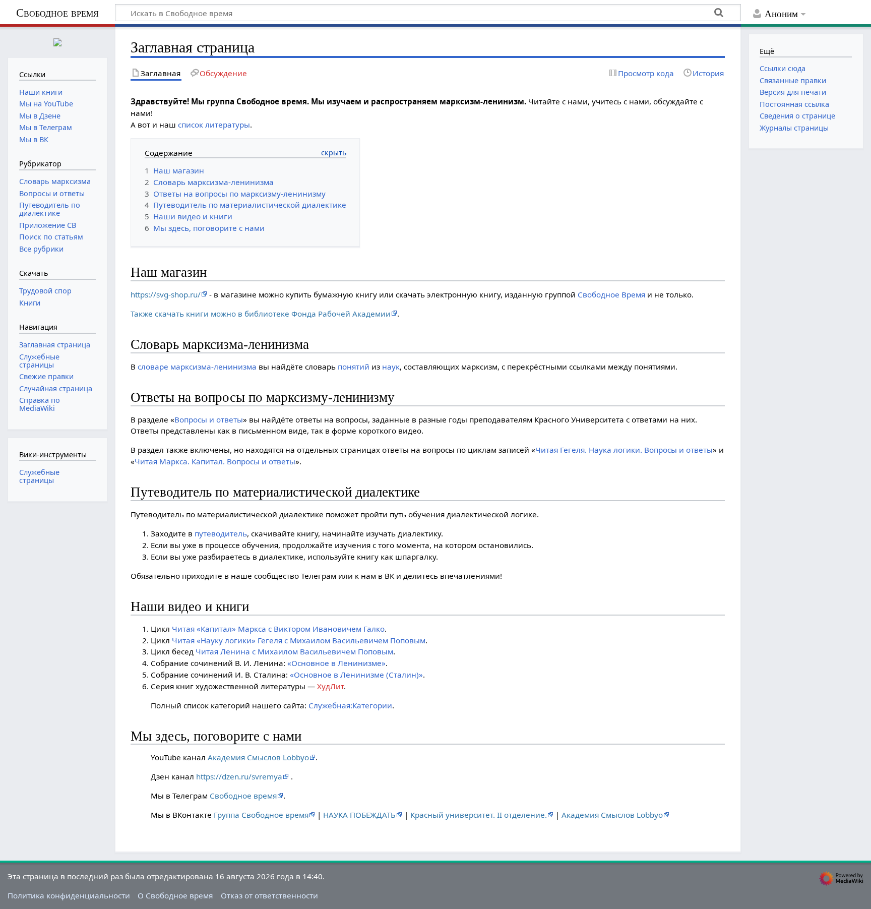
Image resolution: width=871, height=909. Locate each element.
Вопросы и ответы (208, 419)
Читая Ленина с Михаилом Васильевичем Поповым (294, 651)
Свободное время (57, 13)
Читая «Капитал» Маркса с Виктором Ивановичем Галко (278, 629)
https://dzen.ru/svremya (239, 776)
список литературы (214, 124)
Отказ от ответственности (269, 895)
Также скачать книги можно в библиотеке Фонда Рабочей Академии (261, 314)
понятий (353, 366)
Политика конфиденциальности (69, 895)
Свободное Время (611, 294)
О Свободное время (175, 895)
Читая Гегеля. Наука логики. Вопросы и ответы (624, 450)
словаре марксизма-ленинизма (197, 366)
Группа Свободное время (261, 815)
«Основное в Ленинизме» (336, 663)
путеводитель (221, 533)
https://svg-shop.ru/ (166, 294)
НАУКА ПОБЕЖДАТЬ (359, 815)
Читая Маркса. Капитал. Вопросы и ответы (215, 461)
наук (391, 366)
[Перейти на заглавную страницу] (57, 41)
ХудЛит (330, 686)
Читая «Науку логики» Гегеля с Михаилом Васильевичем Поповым (298, 640)
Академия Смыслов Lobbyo (258, 757)
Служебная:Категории (350, 705)
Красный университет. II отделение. (478, 815)
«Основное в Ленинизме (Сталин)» (356, 675)
